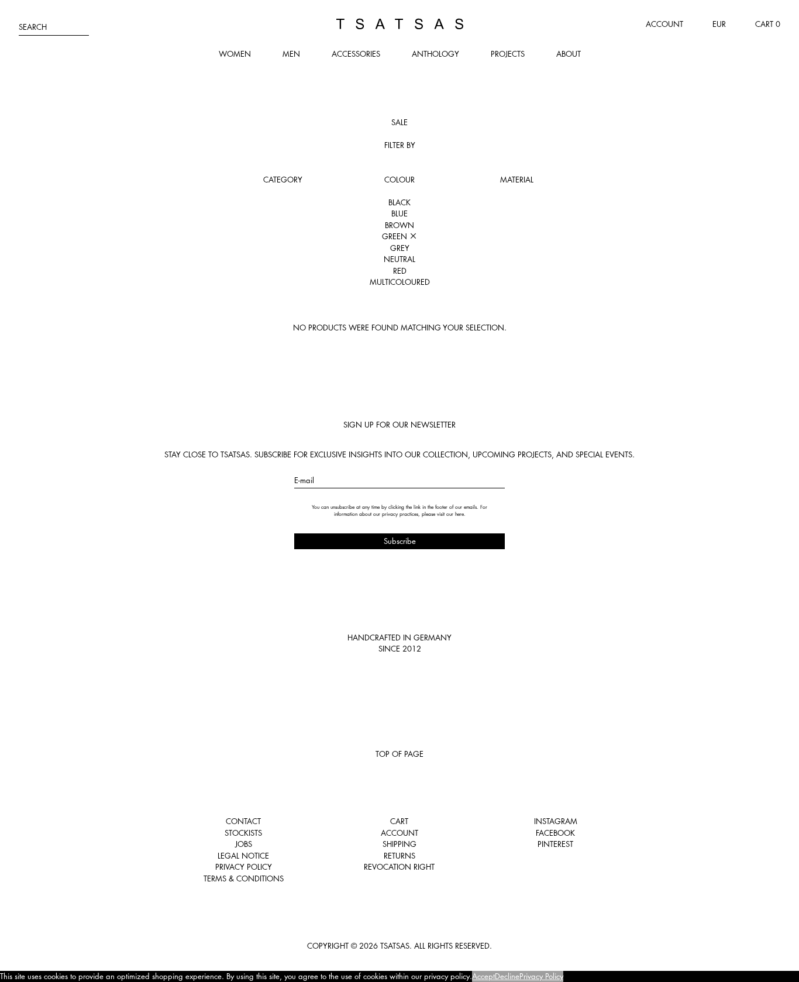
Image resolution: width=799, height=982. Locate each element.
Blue (399, 213)
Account (664, 24)
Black (399, 202)
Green (395, 236)
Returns (399, 855)
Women (235, 54)
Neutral (399, 259)
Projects (508, 54)
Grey (399, 248)
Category (282, 179)
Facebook (555, 833)
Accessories (356, 54)
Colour (399, 179)
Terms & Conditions (244, 878)
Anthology (435, 54)
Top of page (399, 754)
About (568, 54)
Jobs (243, 844)
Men (291, 54)
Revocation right (399, 867)
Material (516, 179)
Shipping (399, 844)
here (459, 514)
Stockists (243, 833)
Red (400, 271)
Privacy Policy (243, 867)
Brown (399, 225)
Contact (243, 821)
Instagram (555, 821)
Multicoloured (400, 282)
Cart (399, 821)
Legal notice (243, 855)
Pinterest (555, 844)
